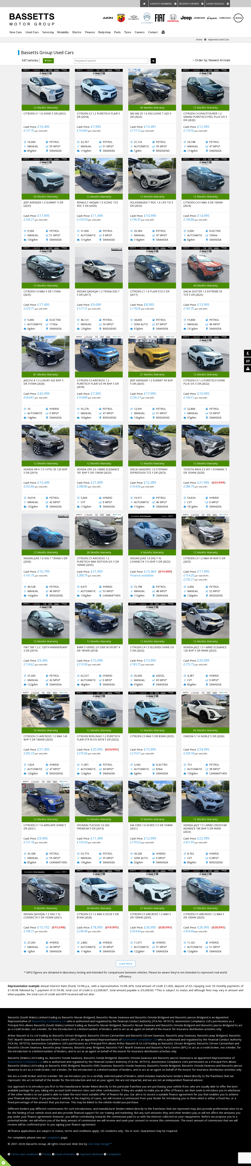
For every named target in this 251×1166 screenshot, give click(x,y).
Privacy (46, 1154)
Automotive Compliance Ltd (49, 1021)
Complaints (114, 1154)
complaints (53, 1137)
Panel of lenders (65, 1154)
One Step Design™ (100, 1144)
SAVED (215, 3)
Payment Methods (91, 1154)
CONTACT (161, 3)
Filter (49, 60)
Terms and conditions (24, 1154)
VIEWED (189, 3)
